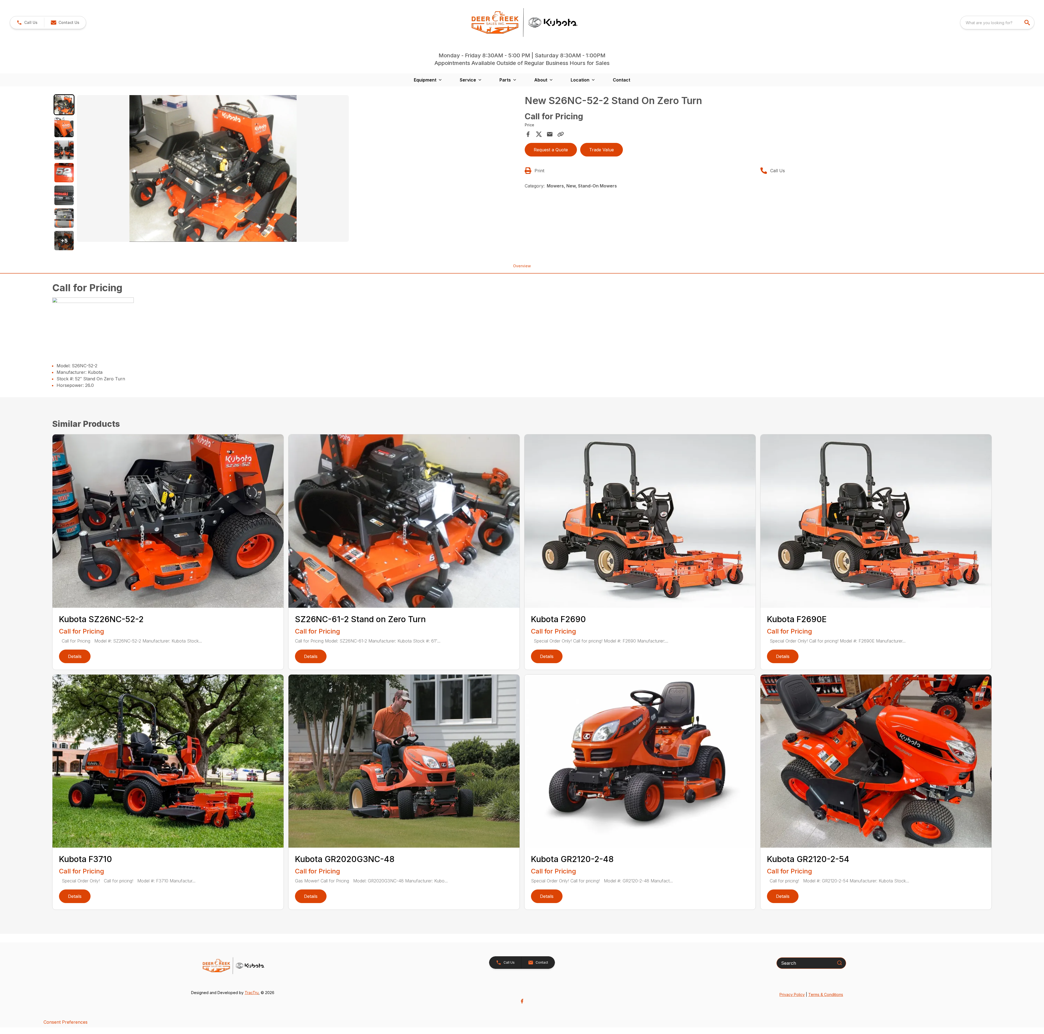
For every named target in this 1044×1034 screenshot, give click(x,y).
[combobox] (997, 22)
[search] (1027, 22)
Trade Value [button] (601, 149)
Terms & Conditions (825, 994)
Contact (621, 80)
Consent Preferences (66, 1022)
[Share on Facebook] (528, 134)
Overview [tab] (522, 266)
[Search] (839, 963)
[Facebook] (522, 1001)
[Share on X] (539, 134)
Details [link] (75, 656)
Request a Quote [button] (551, 149)
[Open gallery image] (213, 168)
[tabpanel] (298, 169)
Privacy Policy (792, 994)
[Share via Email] (549, 134)
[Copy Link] (560, 134)
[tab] (64, 104)
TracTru (252, 992)
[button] (27, 22)
